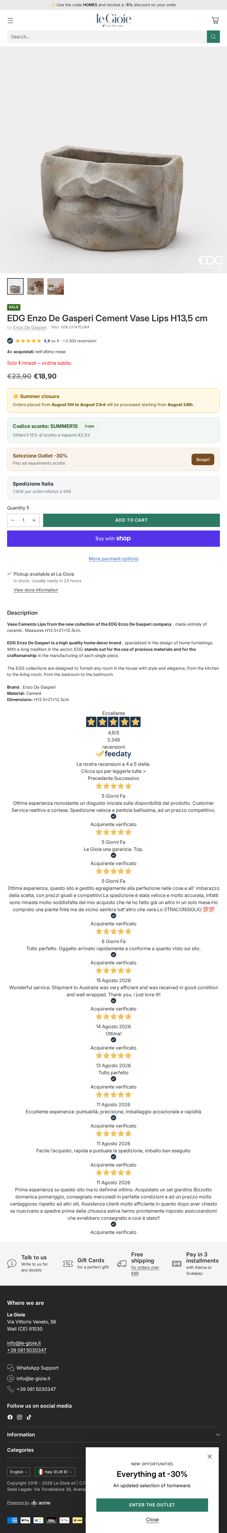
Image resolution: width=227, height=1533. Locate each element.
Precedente (100, 778)
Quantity (18, 508)
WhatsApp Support (38, 1368)
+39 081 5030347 (26, 1350)
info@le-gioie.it (24, 1343)
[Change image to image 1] (15, 286)
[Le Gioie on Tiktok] (29, 1418)
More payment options (113, 559)
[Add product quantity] (34, 520)
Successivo (126, 778)
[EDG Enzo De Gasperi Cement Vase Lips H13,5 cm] (113, 159)
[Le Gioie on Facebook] (10, 1418)
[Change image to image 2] (35, 286)
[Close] (209, 1456)
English (16, 1471)
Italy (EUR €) (56, 1471)
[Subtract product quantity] (12, 520)
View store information (36, 589)
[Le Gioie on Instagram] (19, 1418)
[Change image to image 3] (55, 286)
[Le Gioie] (113, 20)
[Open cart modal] (215, 20)
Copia (89, 426)
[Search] (213, 36)
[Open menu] (10, 20)
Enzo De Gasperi (29, 327)
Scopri (203, 459)
